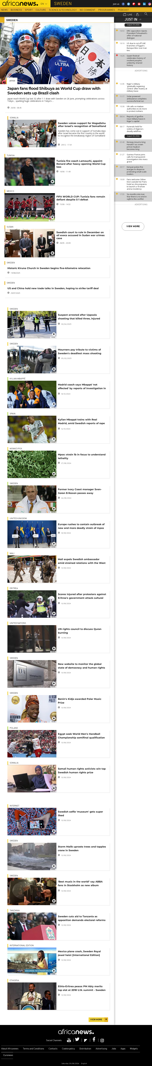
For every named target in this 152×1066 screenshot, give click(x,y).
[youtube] (69, 1040)
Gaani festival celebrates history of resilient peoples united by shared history (136, 60)
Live (129, 15)
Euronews (8, 1055)
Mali (12, 553)
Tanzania (15, 911)
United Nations (18, 623)
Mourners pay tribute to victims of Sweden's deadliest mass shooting (79, 351)
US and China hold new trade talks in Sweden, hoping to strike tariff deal (53, 288)
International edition (22, 946)
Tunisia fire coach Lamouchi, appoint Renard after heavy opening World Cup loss (81, 164)
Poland (14, 728)
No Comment (87, 10)
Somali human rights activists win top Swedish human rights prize (82, 770)
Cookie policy (68, 1049)
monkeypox (16, 449)
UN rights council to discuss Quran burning (79, 631)
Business (16, 10)
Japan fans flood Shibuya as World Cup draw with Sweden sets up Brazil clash (53, 90)
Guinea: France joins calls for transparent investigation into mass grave (137, 158)
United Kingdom (18, 518)
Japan (12, 81)
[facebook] (94, 1040)
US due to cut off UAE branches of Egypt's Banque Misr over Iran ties (137, 47)
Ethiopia (14, 980)
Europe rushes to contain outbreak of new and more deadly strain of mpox (81, 526)
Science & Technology (63, 10)
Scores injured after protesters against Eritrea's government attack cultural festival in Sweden (82, 596)
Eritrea (14, 588)
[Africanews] (19, 3)
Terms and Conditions (33, 1049)
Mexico (10, 191)
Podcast (123, 10)
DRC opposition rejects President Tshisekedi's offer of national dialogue (137, 34)
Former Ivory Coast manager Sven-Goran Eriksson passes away (80, 491)
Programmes (106, 10)
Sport (29, 10)
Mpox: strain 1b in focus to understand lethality (82, 456)
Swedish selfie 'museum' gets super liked (80, 813)
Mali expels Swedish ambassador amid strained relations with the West (82, 561)
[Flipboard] (86, 1040)
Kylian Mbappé (17, 379)
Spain (12, 414)
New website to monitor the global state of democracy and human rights (81, 666)
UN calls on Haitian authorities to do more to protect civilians (137, 108)
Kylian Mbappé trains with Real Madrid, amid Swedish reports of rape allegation (81, 422)
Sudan (10, 227)
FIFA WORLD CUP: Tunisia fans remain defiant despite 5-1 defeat (80, 198)
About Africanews (9, 1049)
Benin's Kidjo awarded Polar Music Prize (79, 701)
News (4, 10)
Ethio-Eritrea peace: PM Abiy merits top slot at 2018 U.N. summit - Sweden (82, 988)
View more (133, 226)
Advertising (101, 1049)
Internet (14, 806)
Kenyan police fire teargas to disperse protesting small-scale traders (137, 170)
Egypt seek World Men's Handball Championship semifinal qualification (81, 736)
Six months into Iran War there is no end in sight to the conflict (137, 196)
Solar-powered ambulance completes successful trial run (137, 98)
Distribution (85, 1049)
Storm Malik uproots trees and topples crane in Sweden (82, 848)
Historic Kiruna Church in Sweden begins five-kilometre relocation (48, 268)
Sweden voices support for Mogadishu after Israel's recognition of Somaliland (82, 125)
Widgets (134, 1049)
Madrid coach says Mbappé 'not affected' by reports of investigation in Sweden (82, 387)
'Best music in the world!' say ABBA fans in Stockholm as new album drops (80, 884)
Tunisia (11, 156)
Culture (41, 10)
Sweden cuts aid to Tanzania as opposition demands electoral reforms (82, 918)
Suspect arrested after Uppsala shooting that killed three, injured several (79, 317)
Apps (123, 1049)
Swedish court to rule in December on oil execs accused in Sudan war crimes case (80, 235)
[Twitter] (77, 1040)
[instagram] (102, 1040)
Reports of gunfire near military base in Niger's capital (136, 118)
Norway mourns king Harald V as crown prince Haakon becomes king (136, 145)
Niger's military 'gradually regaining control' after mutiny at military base (137, 87)
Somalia (14, 118)
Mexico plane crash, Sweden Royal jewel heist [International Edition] (79, 953)
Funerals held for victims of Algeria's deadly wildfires (135, 128)
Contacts (53, 1049)
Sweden (11, 263)
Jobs (113, 1049)
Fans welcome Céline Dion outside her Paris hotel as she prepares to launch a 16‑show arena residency (137, 184)
